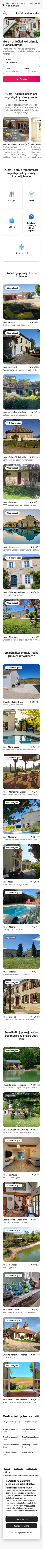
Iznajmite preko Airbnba (27, 13)
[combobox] (21, 62)
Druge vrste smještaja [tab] (12, 1421)
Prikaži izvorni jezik (12, 6)
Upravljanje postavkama (22, 1532)
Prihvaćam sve (22, 1519)
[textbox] (12, 71)
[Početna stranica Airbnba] (5, 13)
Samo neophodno (21, 1526)
